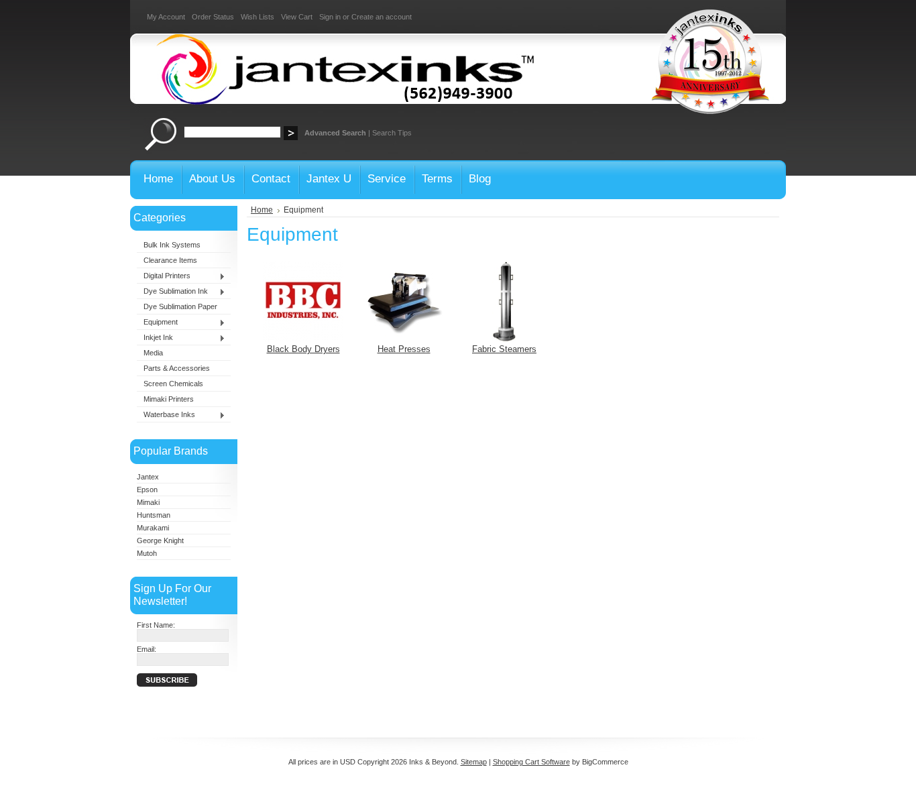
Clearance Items (170, 260)
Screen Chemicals (173, 384)
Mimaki (148, 502)
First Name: (156, 625)
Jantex (148, 477)
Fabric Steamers (504, 349)
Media (153, 353)
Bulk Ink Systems (172, 245)
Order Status (213, 17)
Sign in (330, 17)
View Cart (296, 17)
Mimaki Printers (169, 399)
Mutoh (147, 553)
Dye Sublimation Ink (172, 291)
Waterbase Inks (166, 415)
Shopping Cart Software (531, 762)
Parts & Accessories (177, 368)
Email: (146, 649)
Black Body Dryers (303, 349)
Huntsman (153, 515)
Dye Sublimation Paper (180, 306)
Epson (147, 489)
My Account (166, 17)
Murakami (153, 528)
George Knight (160, 540)
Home (262, 210)
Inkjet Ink (155, 338)
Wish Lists (257, 17)
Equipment (157, 322)
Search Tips (392, 133)
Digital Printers (163, 276)
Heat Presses (404, 349)
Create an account (381, 17)
